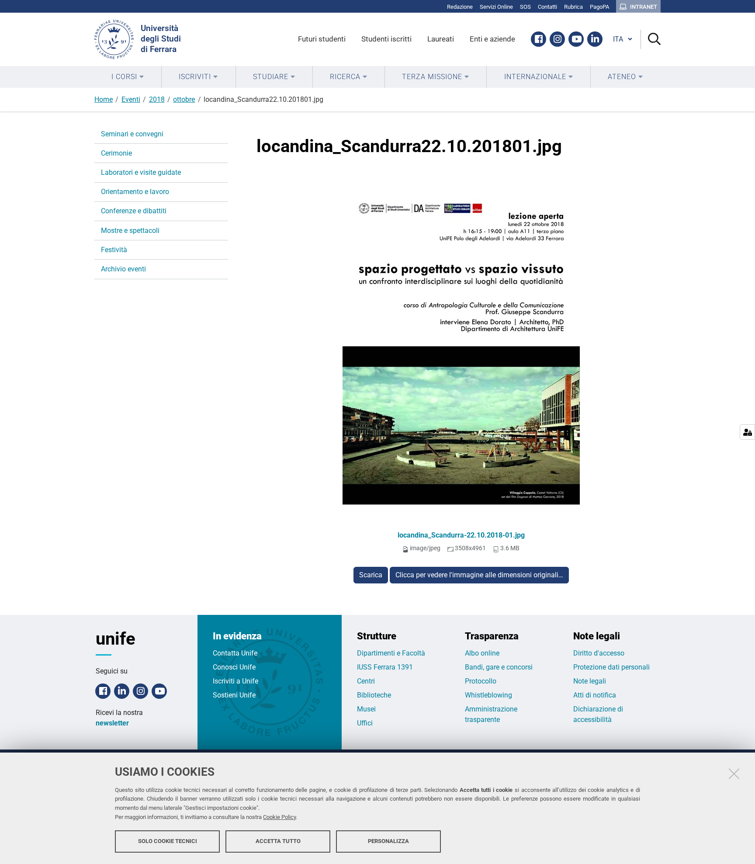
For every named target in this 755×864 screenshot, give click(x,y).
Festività (114, 250)
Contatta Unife (235, 653)
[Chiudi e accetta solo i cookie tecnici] (734, 774)
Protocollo (480, 681)
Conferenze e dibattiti (133, 211)
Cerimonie (116, 153)
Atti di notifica (594, 695)
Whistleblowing (488, 695)
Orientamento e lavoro (135, 191)
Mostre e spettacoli (130, 230)
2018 (157, 99)
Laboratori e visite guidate (141, 172)
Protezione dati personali (611, 667)
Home (103, 99)
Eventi (130, 99)
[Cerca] (651, 39)
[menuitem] (127, 77)
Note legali (589, 681)
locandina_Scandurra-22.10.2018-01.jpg (461, 535)
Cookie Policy (279, 817)
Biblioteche (374, 695)
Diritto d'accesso (598, 653)
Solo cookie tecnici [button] (167, 841)
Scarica (370, 575)
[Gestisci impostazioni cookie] (747, 432)
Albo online (482, 653)
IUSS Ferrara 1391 (385, 667)
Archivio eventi (123, 269)
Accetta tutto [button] (278, 841)
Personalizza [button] (388, 841)
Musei (366, 709)
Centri (366, 681)
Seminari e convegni (132, 134)
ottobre (184, 99)
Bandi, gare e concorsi (499, 667)
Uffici (365, 723)
